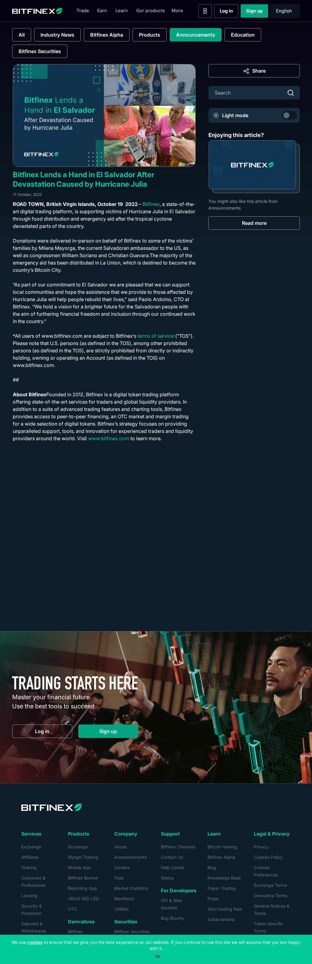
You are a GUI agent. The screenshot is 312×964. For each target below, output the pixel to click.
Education (243, 35)
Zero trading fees (224, 909)
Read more (254, 223)
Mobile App (79, 867)
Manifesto (124, 898)
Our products (150, 10)
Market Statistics (131, 888)
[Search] (291, 92)
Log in (229, 12)
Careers (122, 867)
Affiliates (29, 857)
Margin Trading (83, 857)
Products (149, 35)
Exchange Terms (270, 885)
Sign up (257, 12)
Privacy (261, 846)
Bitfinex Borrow (83, 877)
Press (212, 898)
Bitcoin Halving (222, 846)
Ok (157, 956)
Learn (121, 10)
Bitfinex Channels (178, 846)
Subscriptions (221, 919)
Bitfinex (151, 204)
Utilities (121, 909)
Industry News (57, 35)
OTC (72, 909)
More (177, 10)
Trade (82, 10)
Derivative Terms (270, 895)
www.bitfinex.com (108, 438)
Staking (29, 867)
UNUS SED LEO (83, 898)
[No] (304, 949)
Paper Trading (221, 888)
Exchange (31, 846)
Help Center (173, 867)
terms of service (155, 336)
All (22, 35)
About (120, 846)
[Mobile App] (205, 11)
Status (167, 877)
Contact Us (172, 857)
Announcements (195, 35)
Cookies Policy (268, 857)
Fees (118, 877)
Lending (29, 895)
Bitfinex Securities (40, 51)
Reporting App (82, 888)
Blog (211, 867)
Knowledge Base (224, 877)
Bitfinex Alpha (106, 35)
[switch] (289, 115)
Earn (102, 10)
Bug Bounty (172, 918)
